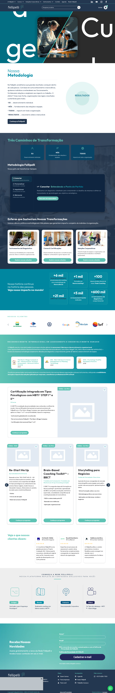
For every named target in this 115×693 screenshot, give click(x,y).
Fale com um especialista (47, 198)
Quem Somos (64, 676)
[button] (106, 325)
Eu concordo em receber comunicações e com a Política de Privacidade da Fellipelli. (80, 648)
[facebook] (106, 2)
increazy (105, 692)
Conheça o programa (19, 433)
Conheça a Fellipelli (17, 121)
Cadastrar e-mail (82, 657)
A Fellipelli (11, 2)
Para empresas (65, 679)
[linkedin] (92, 2)
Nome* (61, 634)
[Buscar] (78, 7)
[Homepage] (16, 7)
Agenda (64, 2)
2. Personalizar (19, 185)
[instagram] (101, 2)
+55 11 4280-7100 (101, 676)
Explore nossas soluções (23, 260)
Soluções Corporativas (32, 2)
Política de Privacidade (67, 652)
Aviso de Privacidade (66, 692)
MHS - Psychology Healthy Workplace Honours (92, 360)
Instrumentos (47, 2)
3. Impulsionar (19, 190)
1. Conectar (21, 179)
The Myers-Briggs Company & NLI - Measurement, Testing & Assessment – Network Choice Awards (28, 362)
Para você (63, 683)
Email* (61, 640)
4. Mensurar (19, 196)
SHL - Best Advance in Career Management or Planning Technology (60, 361)
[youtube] (96, 2)
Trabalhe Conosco (82, 683)
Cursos (20, 2)
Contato (57, 2)
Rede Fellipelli (72, 2)
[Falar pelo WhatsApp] (110, 688)
